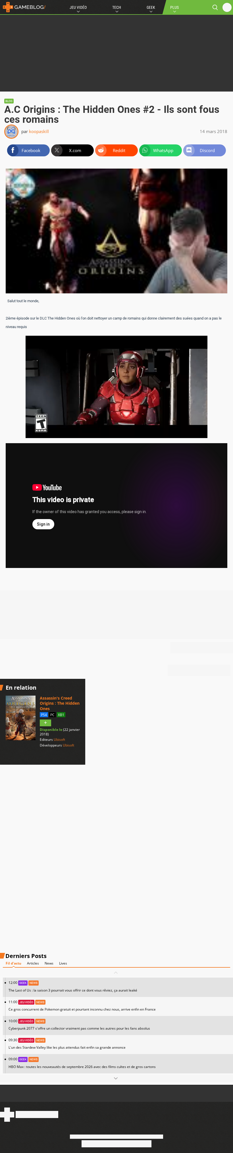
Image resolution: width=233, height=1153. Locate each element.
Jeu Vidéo (78, 7)
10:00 (79, 1025)
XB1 (61, 714)
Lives (63, 963)
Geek (151, 7)
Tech (116, 7)
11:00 (82, 1005)
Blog (9, 101)
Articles (33, 963)
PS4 (44, 714)
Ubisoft (59, 739)
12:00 (73, 986)
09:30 (67, 1044)
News (49, 963)
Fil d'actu (13, 963)
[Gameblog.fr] (22, 7)
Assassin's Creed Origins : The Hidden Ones (60, 703)
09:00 (82, 1063)
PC (52, 714)
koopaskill (39, 131)
